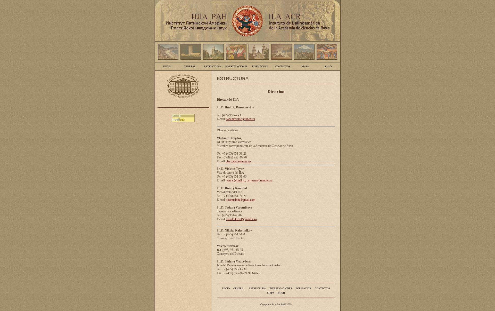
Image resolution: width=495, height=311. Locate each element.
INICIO (167, 66)
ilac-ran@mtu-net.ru (238, 161)
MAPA (305, 66)
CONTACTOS (282, 66)
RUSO (328, 66)
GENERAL (190, 66)
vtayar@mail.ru (235, 180)
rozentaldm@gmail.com (240, 200)
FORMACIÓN (260, 66)
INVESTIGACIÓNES (236, 66)
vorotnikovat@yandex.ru (241, 219)
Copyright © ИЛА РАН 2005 (276, 304)
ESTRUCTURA (212, 66)
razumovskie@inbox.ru (240, 119)
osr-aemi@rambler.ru (260, 180)
